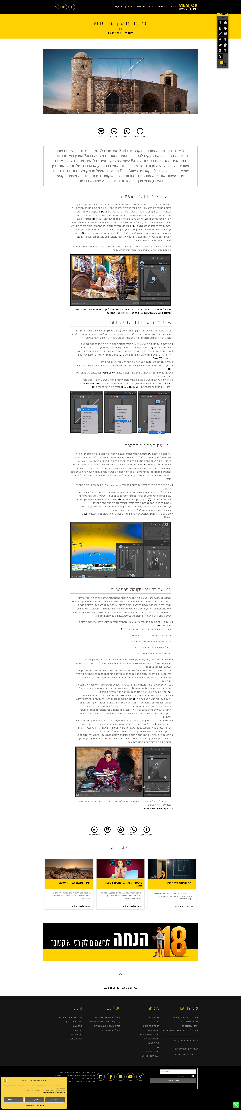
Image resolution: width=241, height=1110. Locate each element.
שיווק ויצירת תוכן (74, 1021)
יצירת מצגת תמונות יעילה (74, 883)
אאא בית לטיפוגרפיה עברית (73, 1075)
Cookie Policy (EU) (150, 1056)
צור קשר (119, 6)
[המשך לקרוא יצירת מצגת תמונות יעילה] (69, 869)
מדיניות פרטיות (30, 1105)
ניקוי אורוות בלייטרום (180, 883)
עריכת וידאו (76, 1030)
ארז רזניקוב (80, 1072)
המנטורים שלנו (152, 1030)
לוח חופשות (153, 1043)
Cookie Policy (40, 1105)
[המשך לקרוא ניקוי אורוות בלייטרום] (172, 869)
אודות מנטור (153, 1017)
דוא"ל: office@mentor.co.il (185, 1040)
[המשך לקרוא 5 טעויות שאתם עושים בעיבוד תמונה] (120, 869)
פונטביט (58, 1075)
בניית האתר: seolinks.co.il (74, 1081)
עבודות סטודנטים (145, 6)
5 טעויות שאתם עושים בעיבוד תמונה (123, 884)
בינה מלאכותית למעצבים (70, 1017)
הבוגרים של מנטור (151, 1026)
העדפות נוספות (13, 1100)
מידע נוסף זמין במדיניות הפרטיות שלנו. (54, 1092)
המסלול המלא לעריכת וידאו (107, 1017)
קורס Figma (76, 1026)
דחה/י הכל (34, 1100)
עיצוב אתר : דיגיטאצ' (66, 1072)
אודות (173, 6)
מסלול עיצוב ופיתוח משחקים (107, 1026)
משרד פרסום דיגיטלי (76, 1078)
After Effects (76, 1034)
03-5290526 (187, 1026)
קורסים (161, 6)
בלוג (130, 6)
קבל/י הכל (54, 1100)
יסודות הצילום (75, 1038)
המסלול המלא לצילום (110, 1030)
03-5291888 (186, 1021)
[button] (5, 1080)
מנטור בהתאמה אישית (149, 1034)
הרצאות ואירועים (151, 1038)
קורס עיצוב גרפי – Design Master (104, 1021)
